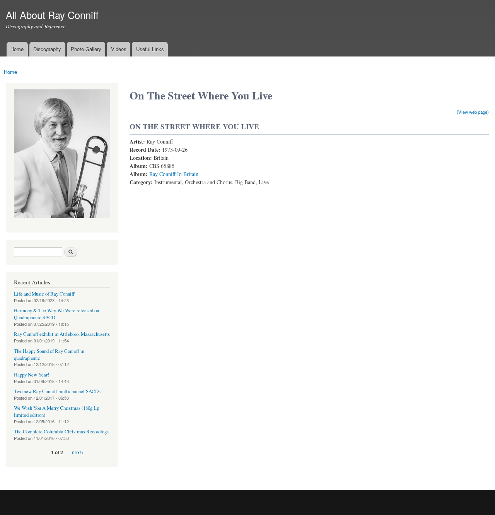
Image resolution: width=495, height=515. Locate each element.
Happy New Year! (31, 374)
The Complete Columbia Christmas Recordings (61, 431)
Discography (47, 49)
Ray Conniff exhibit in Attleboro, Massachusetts (62, 334)
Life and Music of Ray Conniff (44, 294)
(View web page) (473, 112)
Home (17, 49)
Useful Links (150, 49)
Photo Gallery (86, 49)
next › (78, 452)
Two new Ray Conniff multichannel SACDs (57, 391)
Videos (118, 49)
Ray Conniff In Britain (173, 174)
